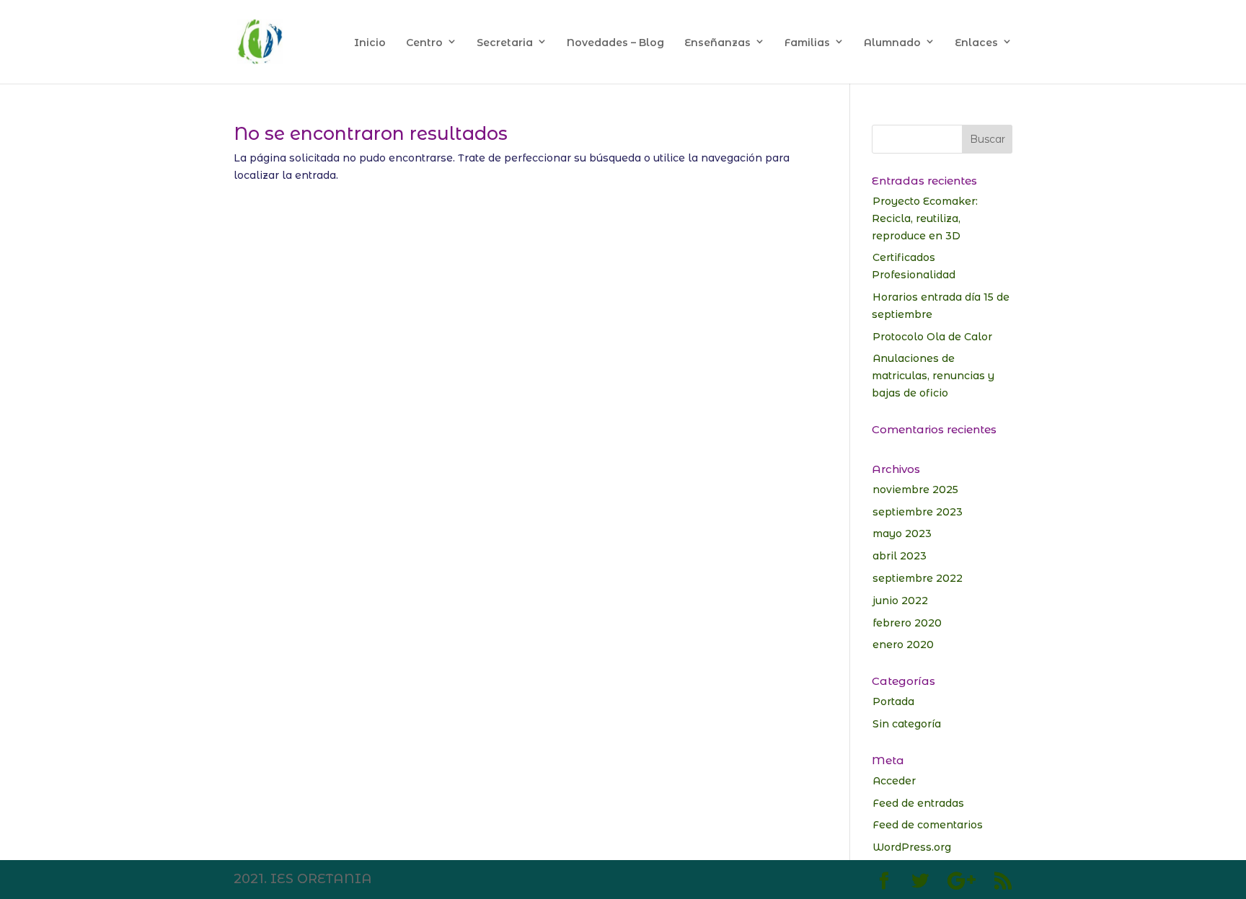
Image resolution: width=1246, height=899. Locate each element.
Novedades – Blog (615, 42)
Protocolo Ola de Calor (932, 336)
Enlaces (976, 42)
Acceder (894, 780)
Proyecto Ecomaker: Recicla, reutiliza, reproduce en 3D (925, 218)
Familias (807, 42)
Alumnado (892, 42)
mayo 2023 (902, 533)
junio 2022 (900, 600)
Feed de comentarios (927, 824)
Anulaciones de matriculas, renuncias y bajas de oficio (933, 375)
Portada (893, 701)
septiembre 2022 (917, 578)
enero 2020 (903, 644)
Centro (424, 42)
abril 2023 (899, 555)
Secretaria (505, 42)
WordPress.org (911, 847)
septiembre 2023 (917, 511)
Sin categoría (906, 723)
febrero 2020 (907, 622)
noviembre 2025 (915, 489)
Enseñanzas (717, 42)
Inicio (370, 42)
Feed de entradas (918, 803)
